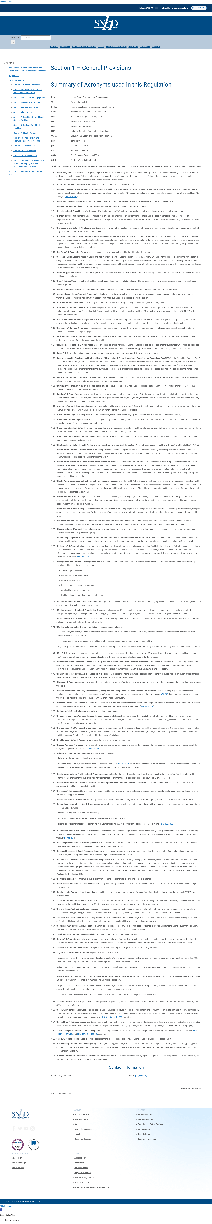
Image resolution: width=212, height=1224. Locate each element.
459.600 (118, 1017)
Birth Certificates (145, 1114)
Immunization (144, 1129)
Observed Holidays (82, 1139)
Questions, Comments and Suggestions (91, 1187)
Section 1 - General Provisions (26, 85)
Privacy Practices (82, 1182)
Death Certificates (145, 1119)
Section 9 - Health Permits (24, 133)
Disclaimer (79, 1162)
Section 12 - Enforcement (24, 151)
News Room (17, 1158)
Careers (77, 1124)
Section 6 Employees (22, 112)
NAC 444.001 (83, 1034)
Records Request (145, 1134)
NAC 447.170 (83, 557)
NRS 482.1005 (166, 824)
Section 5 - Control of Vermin (26, 107)
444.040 (69, 1034)
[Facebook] (14, 1128)
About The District (82, 1114)
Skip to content (6, 2)
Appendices (14, 75)
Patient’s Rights (81, 1167)
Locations (78, 1134)
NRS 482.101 (68, 838)
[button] (1, 1209)
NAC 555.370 (123, 764)
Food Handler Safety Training (150, 1124)
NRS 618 (164, 694)
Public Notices (18, 1167)
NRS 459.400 (106, 1017)
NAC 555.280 (94, 748)
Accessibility (80, 1158)
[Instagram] (32, 1128)
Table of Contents (16, 80)
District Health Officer (83, 1129)
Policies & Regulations (84, 1177)
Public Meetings (19, 1162)
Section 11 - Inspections (24, 146)
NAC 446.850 (71, 196)
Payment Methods (82, 1172)
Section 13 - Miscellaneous (25, 155)
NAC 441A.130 (147, 706)
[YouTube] (26, 1128)
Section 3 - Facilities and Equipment (29, 97)
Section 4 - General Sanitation (26, 102)
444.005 (94, 1034)
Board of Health (81, 1119)
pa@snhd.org (141, 1075)
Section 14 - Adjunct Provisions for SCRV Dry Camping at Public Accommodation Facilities (28, 163)
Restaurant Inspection (147, 1139)
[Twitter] (20, 1128)
